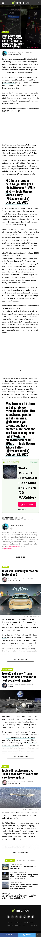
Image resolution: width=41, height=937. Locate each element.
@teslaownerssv (8, 82)
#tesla (10, 896)
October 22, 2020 (16, 202)
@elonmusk (13, 421)
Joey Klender (14, 581)
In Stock (34, 462)
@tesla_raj (18, 436)
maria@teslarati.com (13, 546)
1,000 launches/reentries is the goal (20, 737)
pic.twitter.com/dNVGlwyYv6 (20, 189)
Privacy (34, 925)
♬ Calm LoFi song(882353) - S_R (13, 898)
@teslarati (6, 893)
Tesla (20, 520)
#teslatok (17, 896)
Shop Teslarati (12, 462)
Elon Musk (20, 518)
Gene (11, 686)
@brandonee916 (35, 47)
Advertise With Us (13, 925)
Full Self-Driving (9, 520)
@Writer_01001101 (10, 549)
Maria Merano (14, 54)
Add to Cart (29, 504)
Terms (25, 925)
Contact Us (28, 923)
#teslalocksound (27, 896)
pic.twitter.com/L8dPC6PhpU (19, 441)
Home (10, 923)
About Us (18, 923)
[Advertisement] (20, 128)
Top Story (28, 520)
